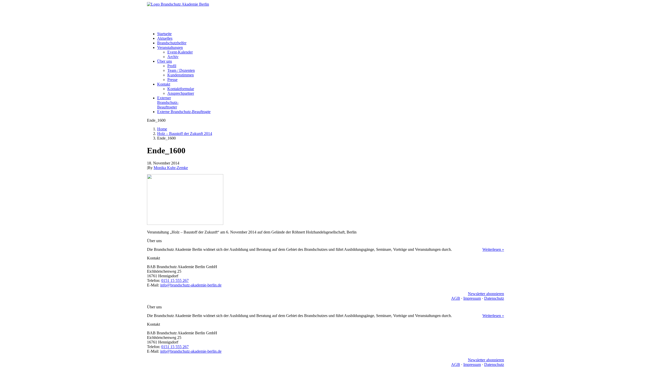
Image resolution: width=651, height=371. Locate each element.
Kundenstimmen (180, 75)
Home (162, 129)
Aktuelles (164, 38)
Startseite (164, 34)
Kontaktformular (180, 89)
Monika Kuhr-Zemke (171, 168)
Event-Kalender (180, 52)
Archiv (173, 56)
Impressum (472, 298)
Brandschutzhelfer (171, 43)
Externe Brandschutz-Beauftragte (184, 111)
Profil (171, 66)
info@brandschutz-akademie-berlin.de (190, 285)
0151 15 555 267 (175, 280)
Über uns (164, 61)
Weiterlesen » (493, 249)
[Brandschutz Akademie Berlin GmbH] (325, 15)
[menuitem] (330, 34)
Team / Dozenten (181, 70)
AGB (455, 298)
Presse (172, 79)
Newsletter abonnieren (486, 294)
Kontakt (163, 84)
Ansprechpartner (180, 93)
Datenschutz (494, 298)
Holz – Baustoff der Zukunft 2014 (184, 133)
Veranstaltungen (170, 47)
